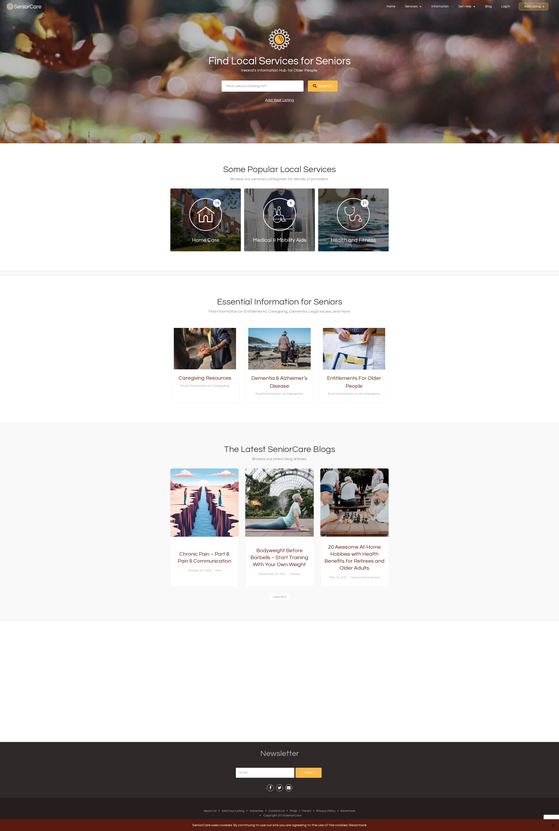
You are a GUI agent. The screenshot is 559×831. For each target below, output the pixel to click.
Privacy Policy (325, 810)
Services (411, 6)
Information (440, 6)
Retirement (371, 577)
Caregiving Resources (205, 378)
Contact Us (277, 810)
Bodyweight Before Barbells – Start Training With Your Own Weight (279, 557)
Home (391, 6)
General (357, 577)
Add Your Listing (279, 100)
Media (306, 810)
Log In (505, 6)
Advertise (256, 810)
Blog (488, 6)
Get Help (464, 6)
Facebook (270, 788)
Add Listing (532, 6)
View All (278, 596)
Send (308, 772)
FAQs (293, 810)
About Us (210, 810)
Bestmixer (348, 810)
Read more (358, 825)
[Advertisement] (279, 681)
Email (288, 788)
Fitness (295, 574)
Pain (218, 570)
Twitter (279, 788)
